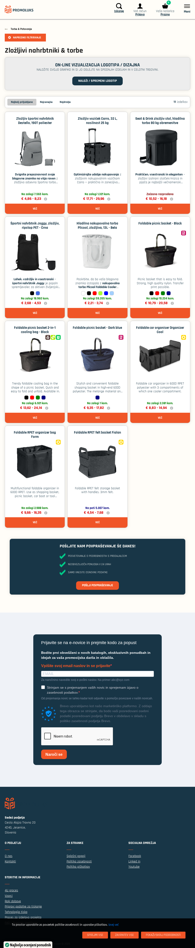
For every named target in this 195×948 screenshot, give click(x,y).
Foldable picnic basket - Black (160, 223)
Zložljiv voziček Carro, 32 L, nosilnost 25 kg (97, 120)
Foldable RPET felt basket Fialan (97, 432)
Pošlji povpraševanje (97, 585)
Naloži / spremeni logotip (97, 81)
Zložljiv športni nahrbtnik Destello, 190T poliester (35, 120)
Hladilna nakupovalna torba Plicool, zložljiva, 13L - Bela (97, 225)
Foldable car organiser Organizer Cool (160, 329)
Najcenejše (46, 102)
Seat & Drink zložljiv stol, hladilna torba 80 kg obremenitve (160, 120)
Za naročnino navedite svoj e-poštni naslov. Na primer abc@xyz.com (85, 679)
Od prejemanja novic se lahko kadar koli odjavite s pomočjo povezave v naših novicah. (97, 698)
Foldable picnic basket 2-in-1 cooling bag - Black (35, 329)
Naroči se (54, 754)
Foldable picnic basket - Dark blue (97, 327)
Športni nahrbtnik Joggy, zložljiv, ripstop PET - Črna (34, 225)
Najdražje (65, 102)
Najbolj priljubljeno (22, 102)
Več (35, 209)
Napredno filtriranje (27, 37)
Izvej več (113, 925)
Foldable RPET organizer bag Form (35, 434)
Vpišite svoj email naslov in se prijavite (75, 666)
